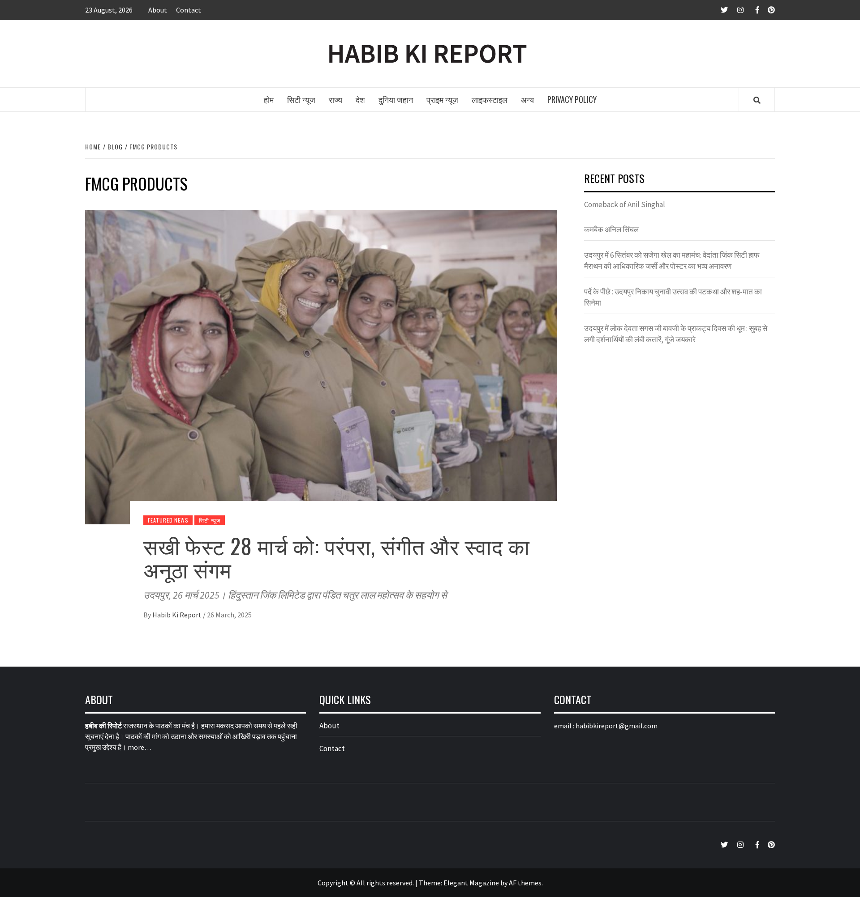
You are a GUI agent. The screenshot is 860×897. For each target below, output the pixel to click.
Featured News (168, 520)
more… (139, 747)
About (157, 9)
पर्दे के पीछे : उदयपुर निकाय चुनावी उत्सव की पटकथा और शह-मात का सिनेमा (673, 297)
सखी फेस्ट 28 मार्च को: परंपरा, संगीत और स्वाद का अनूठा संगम (336, 557)
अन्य (527, 99)
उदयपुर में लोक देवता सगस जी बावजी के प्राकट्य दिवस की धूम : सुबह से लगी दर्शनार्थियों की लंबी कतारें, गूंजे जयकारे (675, 334)
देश (360, 99)
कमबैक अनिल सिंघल (611, 229)
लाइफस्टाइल (489, 99)
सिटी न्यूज (301, 99)
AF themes (525, 882)
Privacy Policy (572, 99)
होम (269, 99)
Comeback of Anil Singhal (624, 204)
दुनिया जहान (395, 99)
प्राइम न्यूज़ (442, 99)
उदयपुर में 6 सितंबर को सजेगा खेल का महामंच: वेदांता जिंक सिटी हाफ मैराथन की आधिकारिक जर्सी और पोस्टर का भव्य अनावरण (671, 261)
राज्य (335, 99)
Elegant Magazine (471, 882)
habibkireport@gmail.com (617, 725)
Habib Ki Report (177, 614)
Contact (188, 9)
